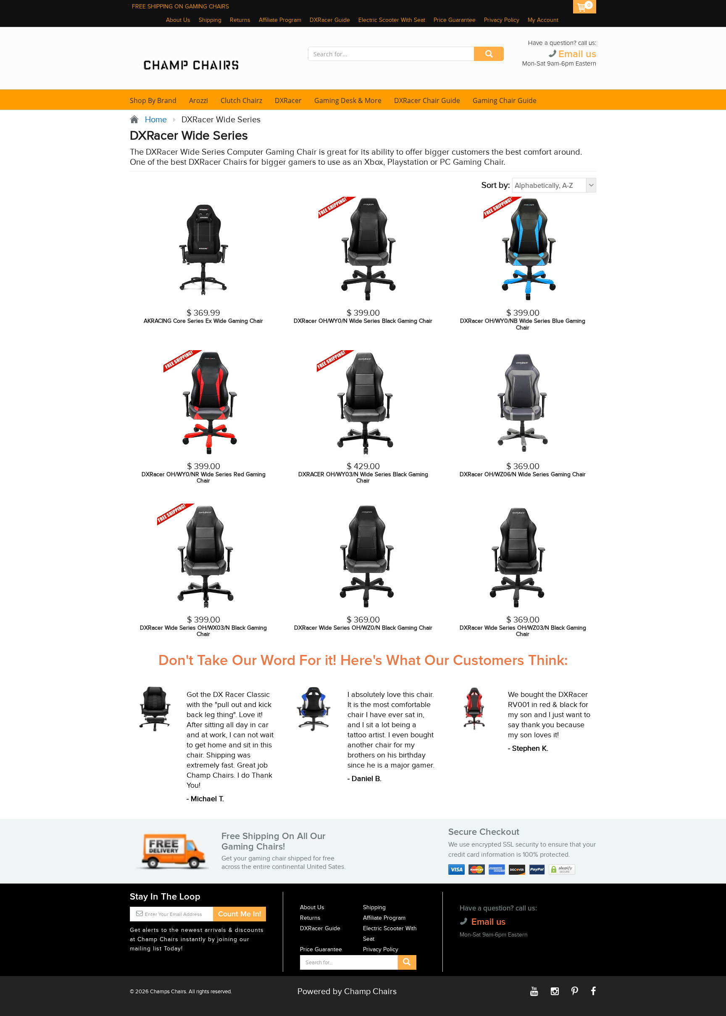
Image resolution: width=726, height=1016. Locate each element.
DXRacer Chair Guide (427, 100)
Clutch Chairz (241, 100)
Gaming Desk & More (347, 100)
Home (154, 120)
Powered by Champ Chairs (347, 992)
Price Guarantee (455, 20)
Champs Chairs (168, 991)
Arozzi (198, 100)
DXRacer (288, 100)
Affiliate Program (280, 20)
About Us (178, 20)
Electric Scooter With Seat (391, 20)
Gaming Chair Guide (505, 100)
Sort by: (495, 185)
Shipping (210, 20)
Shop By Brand (153, 100)
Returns (240, 20)
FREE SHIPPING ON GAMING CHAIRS (180, 6)
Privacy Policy (501, 20)
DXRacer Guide (330, 20)
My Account (543, 20)
